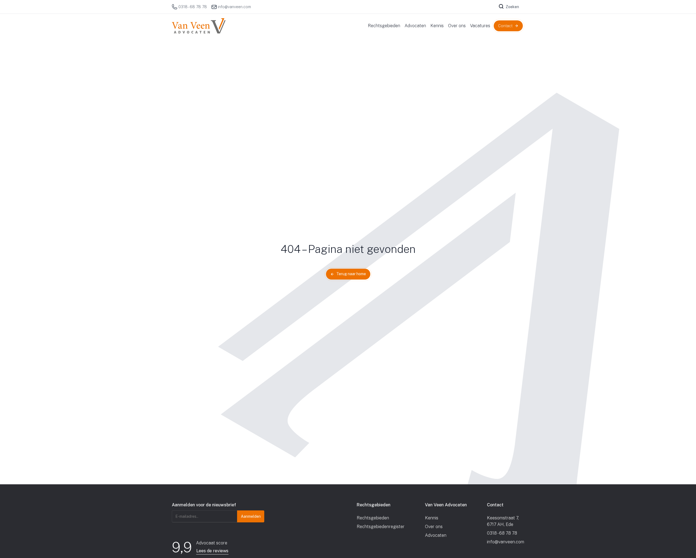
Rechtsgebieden (373, 517)
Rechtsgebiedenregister (381, 526)
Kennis (431, 517)
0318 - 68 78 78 (192, 7)
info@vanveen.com (234, 7)
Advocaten (435, 535)
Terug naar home (351, 274)
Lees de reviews (212, 550)
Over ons (434, 526)
